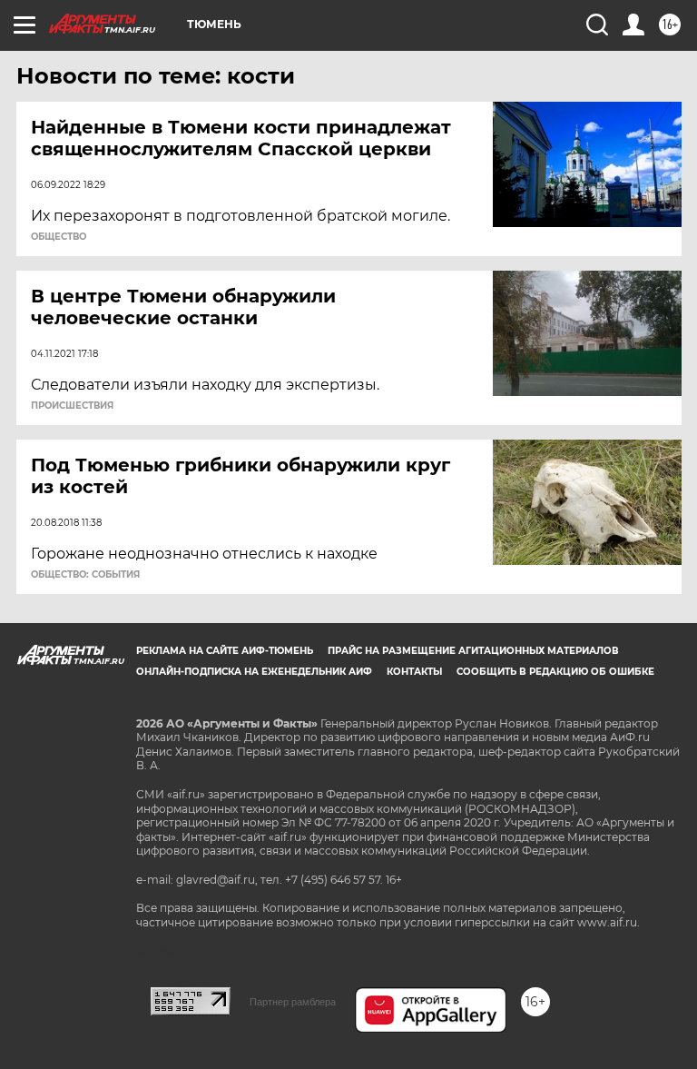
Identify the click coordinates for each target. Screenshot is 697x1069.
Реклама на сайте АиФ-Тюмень (224, 651)
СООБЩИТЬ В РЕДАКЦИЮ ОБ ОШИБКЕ (555, 672)
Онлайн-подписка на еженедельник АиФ (254, 672)
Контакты (414, 672)
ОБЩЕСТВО (58, 237)
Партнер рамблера (293, 1001)
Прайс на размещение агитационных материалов (473, 651)
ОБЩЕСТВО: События (85, 574)
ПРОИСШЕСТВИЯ (72, 406)
